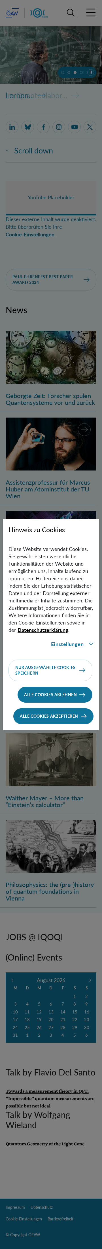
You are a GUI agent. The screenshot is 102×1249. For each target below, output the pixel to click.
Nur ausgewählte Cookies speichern (45, 670)
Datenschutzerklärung (43, 630)
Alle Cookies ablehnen (50, 694)
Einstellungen (67, 644)
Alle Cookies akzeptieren (49, 716)
